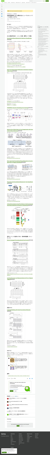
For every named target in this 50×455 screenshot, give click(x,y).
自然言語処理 (11, 18)
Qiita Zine (36, 436)
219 (1, 6)
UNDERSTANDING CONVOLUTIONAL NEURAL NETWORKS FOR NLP (19, 375)
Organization (23, 2)
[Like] (2, 5)
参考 (38, 57)
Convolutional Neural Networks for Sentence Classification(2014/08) (42, 29)
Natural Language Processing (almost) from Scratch (18, 240)
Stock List (5, 2)
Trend (2, 2)
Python (8, 18)
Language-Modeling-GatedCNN (12, 346)
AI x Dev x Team (33, 2)
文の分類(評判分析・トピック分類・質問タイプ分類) (43, 27)
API (19, 444)
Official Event (13, 2)
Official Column (18, 2)
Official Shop (36, 437)
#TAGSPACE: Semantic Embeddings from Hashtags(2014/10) (43, 34)
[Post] (2, 11)
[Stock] (2, 8)
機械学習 (15, 18)
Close (8, 452)
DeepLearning (18, 18)
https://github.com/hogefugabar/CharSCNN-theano (15, 102)
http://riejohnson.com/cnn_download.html (13, 158)
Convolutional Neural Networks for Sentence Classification (19, 38)
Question (9, 2)
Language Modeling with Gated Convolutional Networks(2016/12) (42, 54)
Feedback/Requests (13, 441)
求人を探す (4, 452)
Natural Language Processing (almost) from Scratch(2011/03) (43, 48)
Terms (11, 436)
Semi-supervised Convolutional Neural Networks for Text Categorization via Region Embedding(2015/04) (43, 39)
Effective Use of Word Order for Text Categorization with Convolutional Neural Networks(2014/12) (43, 36)
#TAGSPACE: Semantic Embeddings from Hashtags (17, 107)
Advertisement (12, 444)
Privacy (12, 437)
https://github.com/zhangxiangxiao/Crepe (13, 201)
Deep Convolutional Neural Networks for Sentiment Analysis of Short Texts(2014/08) (43, 31)
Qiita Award (20, 441)
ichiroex (8, 65)
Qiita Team (36, 435)
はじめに (39, 25)
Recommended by (13, 396)
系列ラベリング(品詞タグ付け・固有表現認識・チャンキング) (43, 47)
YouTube (28, 440)
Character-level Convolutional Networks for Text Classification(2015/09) (43, 41)
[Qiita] (2, 1)
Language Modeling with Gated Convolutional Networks (18, 309)
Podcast (28, 441)
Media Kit (12, 440)
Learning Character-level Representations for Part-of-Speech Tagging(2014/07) (42, 51)
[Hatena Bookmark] (2, 16)
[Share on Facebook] (2, 14)
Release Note (20, 435)
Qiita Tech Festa (21, 440)
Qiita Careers (28, 2)
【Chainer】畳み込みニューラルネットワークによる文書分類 (16, 66)
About (11, 435)
